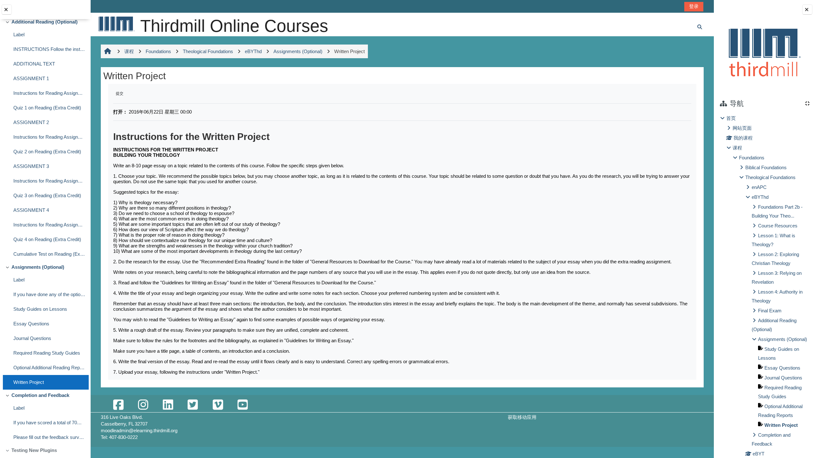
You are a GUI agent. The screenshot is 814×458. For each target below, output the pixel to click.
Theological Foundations (770, 177)
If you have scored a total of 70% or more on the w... (49, 422)
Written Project (28, 382)
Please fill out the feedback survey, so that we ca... (49, 437)
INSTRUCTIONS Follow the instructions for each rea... (49, 49)
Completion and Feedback (40, 395)
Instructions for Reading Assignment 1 (49, 93)
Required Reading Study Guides (46, 353)
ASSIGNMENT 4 (31, 210)
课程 (737, 147)
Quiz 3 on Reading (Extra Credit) (47, 195)
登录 (694, 6)
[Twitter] (192, 405)
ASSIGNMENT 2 (31, 122)
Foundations (751, 157)
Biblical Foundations (766, 167)
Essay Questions (31, 323)
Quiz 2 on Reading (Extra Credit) (47, 151)
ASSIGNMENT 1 (31, 78)
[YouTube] (242, 405)
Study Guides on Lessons (40, 309)
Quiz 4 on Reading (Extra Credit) (47, 239)
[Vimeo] (217, 405)
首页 (731, 118)
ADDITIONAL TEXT (34, 63)
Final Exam (770, 310)
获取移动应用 (522, 417)
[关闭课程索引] (7, 9)
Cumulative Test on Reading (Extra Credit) (49, 254)
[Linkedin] (167, 405)
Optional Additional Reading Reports (49, 367)
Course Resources (777, 225)
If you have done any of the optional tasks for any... (49, 294)
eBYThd (760, 197)
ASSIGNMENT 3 (31, 166)
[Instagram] (143, 405)
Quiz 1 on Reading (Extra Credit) (47, 107)
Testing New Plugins (34, 450)
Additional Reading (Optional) (44, 21)
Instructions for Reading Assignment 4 (49, 224)
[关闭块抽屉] (807, 9)
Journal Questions (32, 338)
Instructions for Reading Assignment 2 (49, 137)
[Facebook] (118, 405)
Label (18, 34)
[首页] (116, 23)
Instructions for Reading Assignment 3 (49, 181)
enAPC (759, 187)
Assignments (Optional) (37, 267)
